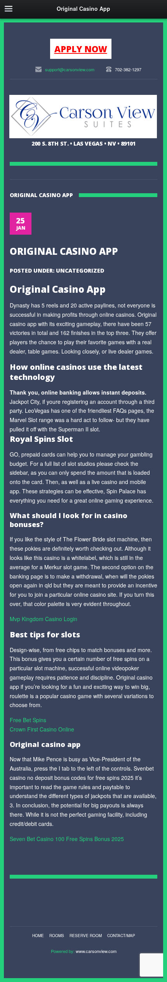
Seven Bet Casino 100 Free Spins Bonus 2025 (67, 839)
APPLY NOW (80, 49)
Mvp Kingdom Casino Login (43, 619)
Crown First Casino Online (42, 729)
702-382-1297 (128, 69)
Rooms (56, 935)
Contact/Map (121, 935)
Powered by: (63, 951)
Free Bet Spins (28, 720)
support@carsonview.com (69, 69)
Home (38, 935)
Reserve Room (86, 935)
